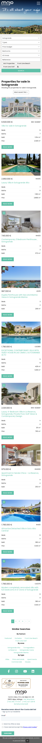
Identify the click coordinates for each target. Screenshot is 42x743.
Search (21, 71)
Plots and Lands (18, 659)
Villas (7, 659)
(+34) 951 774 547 (14, 702)
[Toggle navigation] (38, 3)
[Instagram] (16, 672)
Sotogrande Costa (27, 650)
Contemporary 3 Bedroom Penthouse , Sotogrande (19, 240)
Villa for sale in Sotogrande (13, 125)
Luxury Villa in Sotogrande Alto (15, 182)
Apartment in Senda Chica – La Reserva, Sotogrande (20, 474)
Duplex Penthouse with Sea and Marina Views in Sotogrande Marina (19, 296)
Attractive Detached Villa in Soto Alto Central (18, 529)
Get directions (28, 699)
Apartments (32, 659)
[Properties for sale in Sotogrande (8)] (29, 621)
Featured (8, 638)
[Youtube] (25, 672)
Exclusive (18, 638)
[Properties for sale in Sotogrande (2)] (25, 621)
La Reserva (12, 650)
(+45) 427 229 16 (28, 702)
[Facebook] (8, 672)
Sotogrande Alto (14, 647)
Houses (27, 662)
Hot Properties (9, 63)
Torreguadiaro (28, 647)
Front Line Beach (23, 63)
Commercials (17, 662)
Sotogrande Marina (21, 652)
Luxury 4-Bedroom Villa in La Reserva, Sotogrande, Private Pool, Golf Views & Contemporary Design (19, 414)
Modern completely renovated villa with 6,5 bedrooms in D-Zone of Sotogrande (19, 588)
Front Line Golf (8, 67)
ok (27, 741)
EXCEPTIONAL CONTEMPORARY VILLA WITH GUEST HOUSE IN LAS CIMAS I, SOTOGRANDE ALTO (20, 352)
